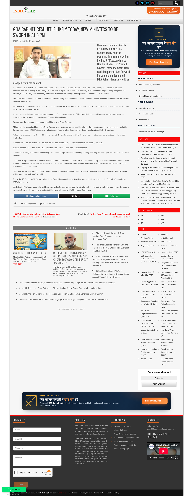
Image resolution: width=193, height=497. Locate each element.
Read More (17, 264)
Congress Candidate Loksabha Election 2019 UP (169, 266)
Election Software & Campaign (151, 132)
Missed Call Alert (120, 430)
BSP (162, 219)
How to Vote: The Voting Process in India (168, 304)
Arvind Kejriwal (167, 238)
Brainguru (62, 493)
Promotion (104, 20)
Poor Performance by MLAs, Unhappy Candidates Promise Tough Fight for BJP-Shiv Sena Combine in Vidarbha (67, 283)
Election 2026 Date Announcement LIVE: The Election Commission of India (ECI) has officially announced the (30, 259)
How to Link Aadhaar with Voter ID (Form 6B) (169, 314)
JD (142, 223)
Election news (86, 20)
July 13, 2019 (33, 41)
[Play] (150, 457)
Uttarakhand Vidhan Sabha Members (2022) (149, 352)
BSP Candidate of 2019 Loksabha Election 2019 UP (149, 259)
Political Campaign (121, 449)
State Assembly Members (149, 85)
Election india (68, 20)
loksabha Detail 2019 (169, 252)
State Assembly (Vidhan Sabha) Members (167, 342)
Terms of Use (146, 359)
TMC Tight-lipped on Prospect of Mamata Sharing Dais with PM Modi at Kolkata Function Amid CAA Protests (160, 200)
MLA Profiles (132, 20)
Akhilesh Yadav (147, 238)
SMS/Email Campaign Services (126, 437)
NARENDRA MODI (148, 242)
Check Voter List (146, 114)
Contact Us (118, 20)
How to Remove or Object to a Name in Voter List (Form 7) (169, 323)
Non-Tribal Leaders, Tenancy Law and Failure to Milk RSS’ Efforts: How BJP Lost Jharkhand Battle (110, 248)
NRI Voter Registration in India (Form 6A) (149, 314)
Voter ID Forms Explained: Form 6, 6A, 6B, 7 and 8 (149, 323)
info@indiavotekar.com (99, 459)
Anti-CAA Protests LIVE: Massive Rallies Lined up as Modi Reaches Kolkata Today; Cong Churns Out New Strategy (160, 191)
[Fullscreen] (176, 457)
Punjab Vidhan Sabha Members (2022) (167, 352)
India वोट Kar (19, 41)
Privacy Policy (100, 461)
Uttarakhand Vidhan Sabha (150, 96)
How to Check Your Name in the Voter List (168, 285)
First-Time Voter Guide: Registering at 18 (169, 333)
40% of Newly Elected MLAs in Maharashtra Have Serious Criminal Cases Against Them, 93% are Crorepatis (110, 274)
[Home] (24, 12)
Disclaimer (90, 461)
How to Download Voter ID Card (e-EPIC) (148, 294)
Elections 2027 (145, 120)
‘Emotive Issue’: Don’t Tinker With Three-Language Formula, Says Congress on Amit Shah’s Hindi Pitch (63, 299)
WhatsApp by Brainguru (14, 494)
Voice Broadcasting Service (125, 434)
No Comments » (50, 204)
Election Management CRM (125, 445)
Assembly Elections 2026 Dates (154, 174)
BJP (162, 216)
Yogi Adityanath (147, 245)
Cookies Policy (113, 493)
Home (55, 20)
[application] (163, 451)
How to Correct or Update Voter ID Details (168, 294)
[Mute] (172, 457)
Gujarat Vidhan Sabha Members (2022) (167, 362)
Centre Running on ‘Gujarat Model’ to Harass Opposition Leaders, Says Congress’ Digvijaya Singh (61, 294)
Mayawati (164, 234)
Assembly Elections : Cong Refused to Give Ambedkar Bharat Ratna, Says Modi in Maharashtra (60, 288)
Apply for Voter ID (146, 108)
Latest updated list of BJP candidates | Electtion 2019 (169, 275)
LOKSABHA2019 (148, 252)
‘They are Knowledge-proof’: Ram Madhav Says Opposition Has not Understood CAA (108, 236)
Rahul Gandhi (166, 242)
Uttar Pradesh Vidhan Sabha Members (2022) (150, 342)
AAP (162, 223)
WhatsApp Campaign (122, 426)
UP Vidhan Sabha (146, 90)
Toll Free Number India (123, 441)
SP (142, 219)
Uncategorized (30, 204)
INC (142, 216)
